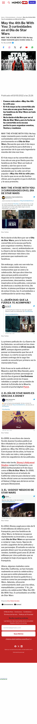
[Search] (9, 2)
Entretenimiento (10, 17)
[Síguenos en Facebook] (15, 646)
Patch (26, 387)
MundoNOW (8, 43)
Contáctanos (27, 612)
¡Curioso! (19, 17)
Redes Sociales (14, 601)
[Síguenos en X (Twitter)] (18, 646)
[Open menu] (3, 2)
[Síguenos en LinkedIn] (22, 646)
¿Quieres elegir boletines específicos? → (18, 639)
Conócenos (18, 612)
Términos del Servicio (10, 614)
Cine (8, 601)
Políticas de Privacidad (26, 614)
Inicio (2, 17)
